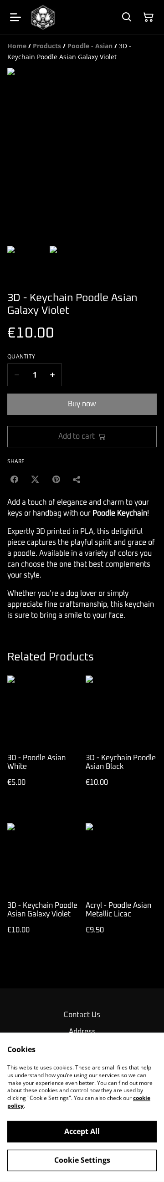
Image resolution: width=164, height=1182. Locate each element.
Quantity (21, 356)
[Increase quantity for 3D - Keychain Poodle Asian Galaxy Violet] (52, 374)
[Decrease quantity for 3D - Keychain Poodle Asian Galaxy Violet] (16, 374)
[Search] (127, 17)
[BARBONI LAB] (43, 17)
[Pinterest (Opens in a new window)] (56, 479)
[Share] (77, 479)
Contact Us (82, 1014)
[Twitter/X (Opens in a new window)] (35, 479)
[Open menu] (15, 17)
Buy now (82, 404)
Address (82, 1031)
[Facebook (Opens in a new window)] (14, 479)
